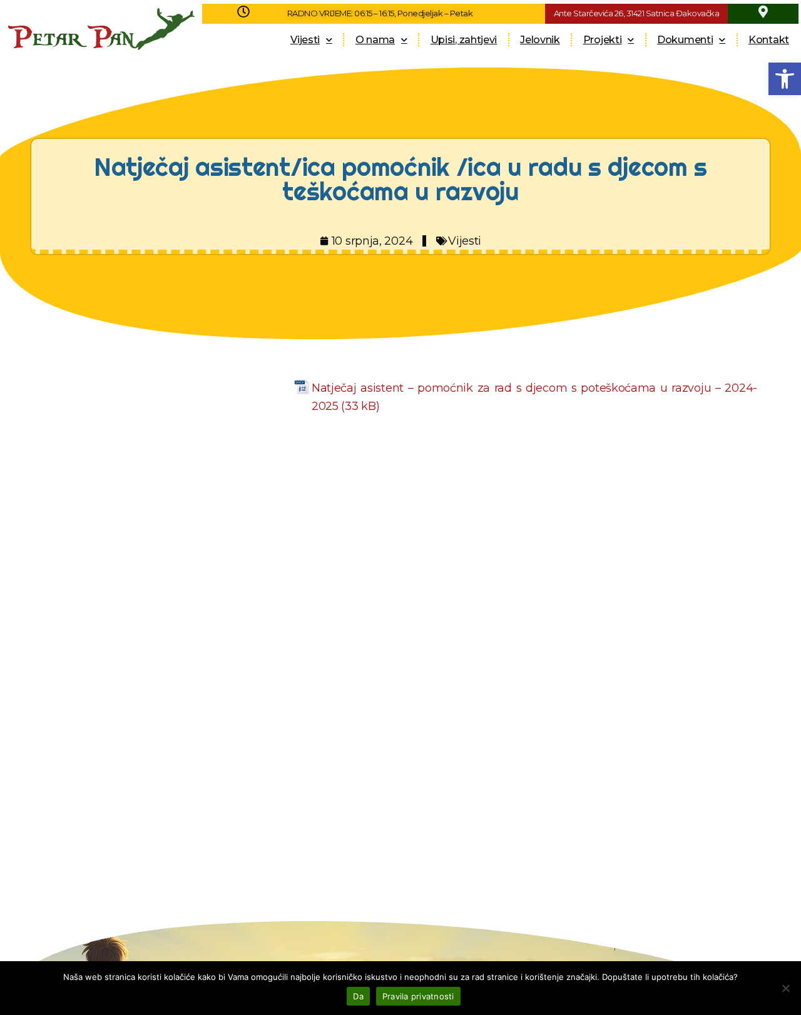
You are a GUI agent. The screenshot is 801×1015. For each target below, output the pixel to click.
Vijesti (305, 40)
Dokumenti (685, 40)
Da (358, 996)
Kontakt (768, 40)
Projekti (602, 40)
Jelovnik (540, 40)
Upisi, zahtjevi (464, 40)
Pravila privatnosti (418, 996)
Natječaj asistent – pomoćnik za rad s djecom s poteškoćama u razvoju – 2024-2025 (534, 397)
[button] (784, 79)
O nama (375, 40)
